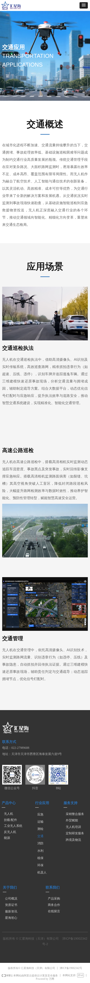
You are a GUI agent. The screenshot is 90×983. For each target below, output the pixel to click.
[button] (84, 5)
